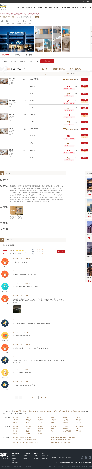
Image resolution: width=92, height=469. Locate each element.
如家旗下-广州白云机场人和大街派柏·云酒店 (63, 437)
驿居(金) (78, 428)
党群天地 (75, 7)
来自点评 (10, 245)
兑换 (84, 79)
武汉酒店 (40, 420)
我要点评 (60, 251)
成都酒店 (65, 422)
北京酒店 (15, 417)
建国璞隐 (28, 426)
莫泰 (52, 431)
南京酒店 (65, 417)
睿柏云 (27, 431)
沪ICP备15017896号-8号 (75, 466)
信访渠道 (68, 457)
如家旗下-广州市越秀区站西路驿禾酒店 (62, 440)
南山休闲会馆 (79, 426)
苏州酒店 (28, 420)
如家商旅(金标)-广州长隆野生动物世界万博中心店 (27, 442)
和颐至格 (40, 428)
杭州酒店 (65, 420)
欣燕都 (15, 433)
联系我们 (61, 457)
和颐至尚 (28, 428)
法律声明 (54, 457)
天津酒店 (15, 420)
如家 (39, 431)
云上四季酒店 (67, 431)
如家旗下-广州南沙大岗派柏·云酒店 (23, 437)
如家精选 (53, 428)
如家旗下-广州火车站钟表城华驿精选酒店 (24, 440)
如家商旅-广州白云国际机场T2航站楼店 (62, 442)
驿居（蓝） (79, 431)
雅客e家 (28, 433)
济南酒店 (78, 420)
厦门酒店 (28, 422)
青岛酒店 (53, 422)
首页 (18, 7)
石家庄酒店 (79, 422)
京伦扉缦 (65, 426)
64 (45, 397)
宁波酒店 (40, 422)
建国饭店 (15, 426)
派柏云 (40, 433)
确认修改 (47, 61)
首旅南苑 (40, 426)
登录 (88, 1)
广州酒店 (78, 417)
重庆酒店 (53, 420)
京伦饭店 (53, 426)
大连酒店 (15, 422)
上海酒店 (53, 417)
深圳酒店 (40, 417)
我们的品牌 (38, 7)
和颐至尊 (15, 428)
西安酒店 (28, 417)
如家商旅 (65, 428)
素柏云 (15, 431)
